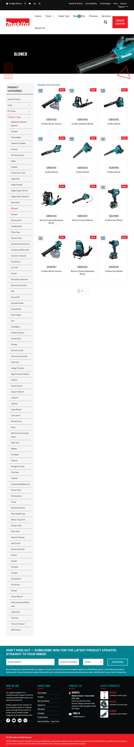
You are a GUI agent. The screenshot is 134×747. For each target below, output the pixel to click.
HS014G (113, 701)
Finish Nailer (16, 137)
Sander (14, 561)
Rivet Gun (15, 531)
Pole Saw (15, 472)
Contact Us (41, 705)
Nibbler (14, 449)
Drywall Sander (17, 303)
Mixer (13, 427)
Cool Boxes (15, 262)
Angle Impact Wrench (20, 197)
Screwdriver (16, 579)
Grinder (14, 344)
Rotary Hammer (18, 549)
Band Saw (15, 202)
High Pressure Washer (20, 374)
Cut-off (14, 268)
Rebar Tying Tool (18, 520)
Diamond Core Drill (18, 285)
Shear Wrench (17, 596)
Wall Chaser (16, 630)
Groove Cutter (17, 350)
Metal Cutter (16, 421)
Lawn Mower (16, 410)
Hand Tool (63, 16)
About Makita (42, 692)
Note (115, 3)
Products (41, 696)
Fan (12, 321)
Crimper (14, 131)
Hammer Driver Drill (19, 356)
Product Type (14, 117)
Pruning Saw (16, 496)
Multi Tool (15, 443)
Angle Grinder (16, 185)
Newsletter (79, 16)
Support (121, 7)
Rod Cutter (16, 543)
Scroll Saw (15, 585)
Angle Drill (15, 179)
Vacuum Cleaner (18, 624)
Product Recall (43, 717)
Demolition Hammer (19, 279)
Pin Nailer (15, 455)
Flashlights (15, 327)
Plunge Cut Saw (17, 466)
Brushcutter (16, 220)
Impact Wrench (17, 392)
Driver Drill (15, 297)
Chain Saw (15, 232)
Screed (14, 149)
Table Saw (15, 612)
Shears (14, 591)
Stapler (14, 167)
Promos (93, 16)
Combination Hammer (20, 244)
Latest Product (14, 99)
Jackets (14, 398)
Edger (13, 161)
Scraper (14, 573)
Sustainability (91, 3)
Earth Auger (16, 315)
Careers (123, 3)
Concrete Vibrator (18, 256)
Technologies (105, 3)
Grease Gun (16, 339)
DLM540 (113, 710)
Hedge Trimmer (17, 368)
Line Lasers (15, 415)
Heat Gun (15, 362)
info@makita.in (15, 3)
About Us (40, 28)
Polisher (14, 478)
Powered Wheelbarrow (20, 484)
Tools (48, 16)
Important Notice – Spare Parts (48, 721)
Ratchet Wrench (18, 508)
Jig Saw (14, 404)
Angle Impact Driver (19, 191)
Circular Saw (16, 238)
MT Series (12, 111)
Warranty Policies (43, 700)
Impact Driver (17, 386)
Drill (12, 291)
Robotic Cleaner (18, 537)
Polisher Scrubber (18, 143)
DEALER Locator (120, 22)
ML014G (113, 692)
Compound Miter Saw (20, 250)
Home (38, 16)
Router (14, 555)
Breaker (14, 214)
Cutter (14, 274)
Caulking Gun (16, 226)
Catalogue (41, 713)
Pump (13, 502)
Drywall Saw (16, 309)
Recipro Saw (16, 526)
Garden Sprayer (17, 333)
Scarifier (14, 567)
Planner (14, 461)
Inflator (14, 380)
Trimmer (14, 618)
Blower (14, 208)
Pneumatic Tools (18, 173)
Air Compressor (17, 155)
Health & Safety (76, 3)
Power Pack (16, 490)
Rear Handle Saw (18, 514)
